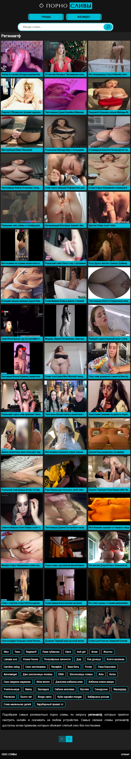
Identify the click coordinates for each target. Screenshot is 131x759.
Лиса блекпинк (107, 666)
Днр (78, 659)
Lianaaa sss (10, 659)
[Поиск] (108, 27)
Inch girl (81, 651)
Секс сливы (9, 754)
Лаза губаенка (50, 651)
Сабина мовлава (64, 689)
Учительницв (11, 689)
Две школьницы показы (38, 674)
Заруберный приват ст (50, 704)
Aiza (101, 674)
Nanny (28, 689)
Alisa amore (43, 681)
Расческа (9, 696)
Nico (6, 651)
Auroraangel (10, 674)
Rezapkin (56, 666)
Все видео (84, 17)
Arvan (94, 651)
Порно (68, 6)
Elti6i (61, 674)
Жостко (107, 651)
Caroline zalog (12, 666)
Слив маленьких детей (17, 704)
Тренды (46, 17)
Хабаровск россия (98, 696)
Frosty (88, 666)
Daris (68, 651)
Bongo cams (45, 696)
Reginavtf (31, 651)
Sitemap (125, 754)
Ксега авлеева (115, 659)
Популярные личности (57, 659)
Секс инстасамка (35, 666)
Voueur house (30, 659)
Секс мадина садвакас (17, 681)
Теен (17, 651)
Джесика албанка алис (69, 681)
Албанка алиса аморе (101, 681)
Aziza (112, 674)
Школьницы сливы (81, 674)
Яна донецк (94, 659)
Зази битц (73, 666)
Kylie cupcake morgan (69, 696)
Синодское (101, 689)
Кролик (84, 689)
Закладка (43, 689)
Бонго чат (26, 696)
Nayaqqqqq (119, 689)
